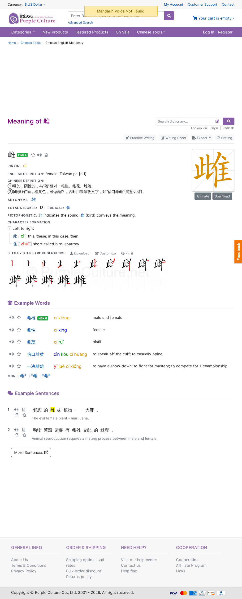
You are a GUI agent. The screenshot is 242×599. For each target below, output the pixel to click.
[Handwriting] (217, 121)
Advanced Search (80, 22)
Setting (226, 138)
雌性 (31, 329)
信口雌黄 (35, 354)
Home (12, 43)
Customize (107, 253)
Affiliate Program (191, 565)
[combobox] (116, 15)
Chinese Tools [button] (149, 32)
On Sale (123, 32)
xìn (57, 354)
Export (202, 138)
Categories (21, 32)
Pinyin (214, 128)
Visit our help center (139, 559)
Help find (129, 571)
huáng (80, 354)
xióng (63, 317)
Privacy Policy (23, 571)
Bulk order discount (83, 571)
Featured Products (91, 32)
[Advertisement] (121, 82)
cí (24, 165)
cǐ (22, 235)
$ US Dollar (33, 4)
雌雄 (31, 317)
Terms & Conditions (28, 565)
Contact (228, 4)
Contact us (131, 565)
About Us (19, 559)
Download (81, 253)
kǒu (65, 354)
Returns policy (79, 576)
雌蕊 (31, 342)
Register (225, 32)
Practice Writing (142, 138)
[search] (169, 15)
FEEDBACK (238, 252)
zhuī (25, 243)
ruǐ (61, 342)
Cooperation (187, 559)
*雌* (46, 375)
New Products (55, 32)
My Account (173, 4)
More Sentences (29, 452)
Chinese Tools (31, 43)
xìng (62, 329)
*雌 (34, 375)
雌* (23, 375)
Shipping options (81, 559)
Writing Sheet (175, 138)
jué (62, 366)
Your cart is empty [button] (214, 18)
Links (180, 571)
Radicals (228, 128)
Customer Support (202, 4)
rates (70, 565)
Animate (203, 196)
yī (55, 366)
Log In (208, 32)
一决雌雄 (35, 366)
